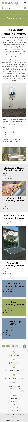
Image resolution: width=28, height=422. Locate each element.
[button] (24, 8)
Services (14, 399)
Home (14, 396)
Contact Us (14, 407)
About (14, 404)
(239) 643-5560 (9, 8)
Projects (14, 401)
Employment (14, 410)
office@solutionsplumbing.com (14, 370)
